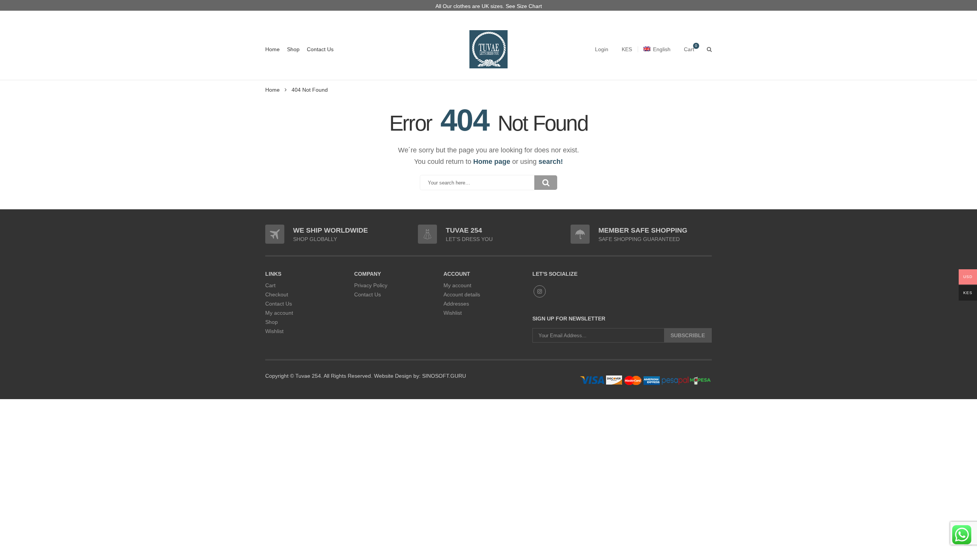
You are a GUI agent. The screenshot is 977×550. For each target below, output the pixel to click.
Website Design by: (396, 376)
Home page (491, 161)
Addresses (456, 304)
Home (272, 49)
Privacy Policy (370, 285)
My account (279, 313)
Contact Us (320, 49)
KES (627, 49)
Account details (461, 294)
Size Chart (529, 6)
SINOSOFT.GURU (443, 376)
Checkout (276, 294)
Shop (293, 49)
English (662, 49)
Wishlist (274, 331)
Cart (270, 285)
